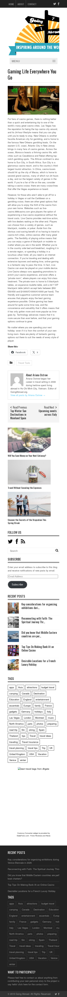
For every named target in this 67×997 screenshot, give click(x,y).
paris (30, 723)
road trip (13, 729)
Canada (25, 693)
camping (13, 693)
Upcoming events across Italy (48, 413)
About (21, 4)
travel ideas (45, 735)
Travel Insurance (30, 742)
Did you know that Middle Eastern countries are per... (39, 634)
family (38, 705)
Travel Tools (24, 362)
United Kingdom (17, 754)
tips (23, 735)
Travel (33, 735)
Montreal (39, 717)
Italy (49, 711)
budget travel (47, 687)
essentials (14, 705)
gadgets (13, 711)
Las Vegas (14, 717)
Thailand (13, 735)
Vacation (42, 754)
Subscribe (17, 584)
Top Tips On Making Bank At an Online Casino (37, 648)
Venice (12, 760)
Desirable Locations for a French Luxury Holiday (38, 663)
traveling (13, 742)
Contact (32, 4)
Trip (43, 748)
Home (11, 4)
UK (51, 748)
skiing (32, 729)
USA (31, 754)
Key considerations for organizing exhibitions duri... (39, 606)
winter (23, 760)
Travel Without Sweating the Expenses (25, 487)
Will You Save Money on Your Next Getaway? (27, 455)
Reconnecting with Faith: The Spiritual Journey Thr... (36, 620)
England (27, 699)
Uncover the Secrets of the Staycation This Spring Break (27, 521)
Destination (39, 693)
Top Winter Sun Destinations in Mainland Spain (18, 414)
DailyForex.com (23, 836)
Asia (20, 687)
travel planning (16, 748)
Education (14, 699)
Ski (23, 729)
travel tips (33, 748)
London (27, 717)
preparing (52, 723)
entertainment (42, 699)
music (51, 717)
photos (40, 723)
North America (16, 723)
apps (11, 687)
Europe (27, 705)
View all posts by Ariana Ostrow (27, 395)
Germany (25, 711)
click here (23, 984)
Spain (41, 729)
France (48, 705)
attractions (32, 687)
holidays (39, 711)
